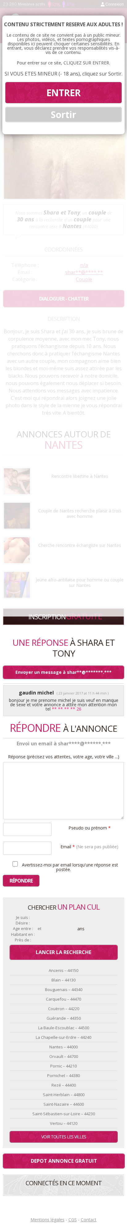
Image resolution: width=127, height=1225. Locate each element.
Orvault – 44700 (63, 1056)
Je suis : (23, 918)
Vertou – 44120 (63, 1123)
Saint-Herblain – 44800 (63, 1094)
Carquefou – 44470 (63, 999)
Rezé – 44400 (63, 1085)
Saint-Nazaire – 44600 (63, 1104)
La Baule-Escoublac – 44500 (63, 1027)
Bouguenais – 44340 (63, 989)
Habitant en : (23, 934)
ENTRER (63, 92)
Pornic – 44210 (63, 1066)
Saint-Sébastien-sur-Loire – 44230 (63, 1113)
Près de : (23, 940)
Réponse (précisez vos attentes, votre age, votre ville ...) (63, 757)
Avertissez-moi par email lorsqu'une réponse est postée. (69, 867)
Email (89, 846)
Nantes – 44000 (63, 1047)
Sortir (63, 114)
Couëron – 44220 (63, 1008)
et (39, 929)
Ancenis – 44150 (63, 970)
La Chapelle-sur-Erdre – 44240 (63, 1037)
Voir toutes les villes (63, 1137)
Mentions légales (47, 1220)
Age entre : (23, 929)
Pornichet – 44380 (63, 1075)
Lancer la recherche (63, 952)
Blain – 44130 (63, 980)
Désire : (23, 923)
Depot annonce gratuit (64, 1160)
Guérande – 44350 (64, 1018)
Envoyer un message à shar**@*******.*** (63, 672)
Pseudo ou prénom (89, 827)
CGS (72, 1220)
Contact (88, 1220)
